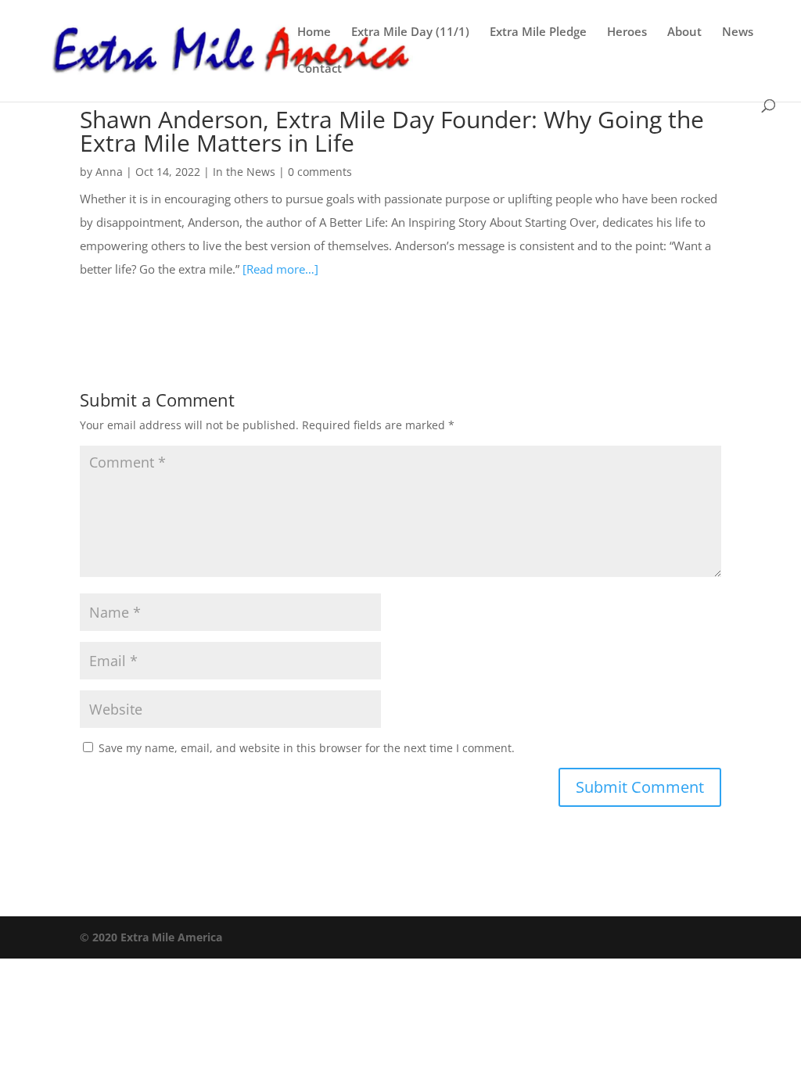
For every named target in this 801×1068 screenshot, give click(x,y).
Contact (319, 69)
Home (314, 32)
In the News (244, 171)
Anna (109, 171)
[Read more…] (280, 269)
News (737, 32)
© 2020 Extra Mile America (151, 937)
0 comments (320, 171)
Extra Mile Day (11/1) (410, 32)
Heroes (627, 32)
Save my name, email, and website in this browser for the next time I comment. (307, 747)
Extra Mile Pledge (538, 32)
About (684, 32)
